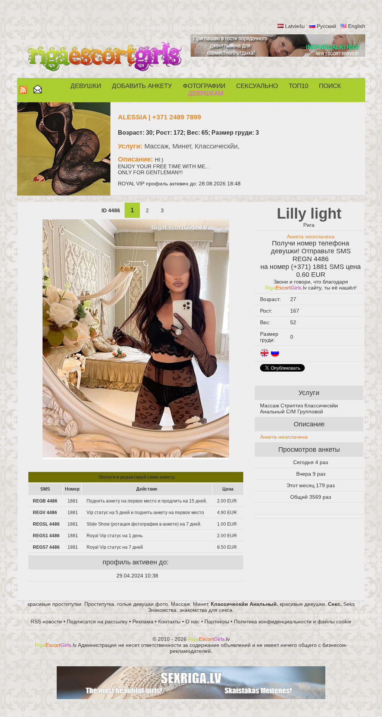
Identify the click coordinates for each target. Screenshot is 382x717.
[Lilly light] (136, 457)
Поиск (330, 86)
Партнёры (216, 621)
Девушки (86, 86)
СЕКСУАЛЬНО (257, 86)
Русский (326, 26)
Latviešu (295, 26)
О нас (192, 621)
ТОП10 (298, 86)
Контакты (169, 621)
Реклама (142, 621)
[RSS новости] (23, 92)
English (356, 26)
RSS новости (46, 621)
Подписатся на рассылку (97, 621)
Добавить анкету (142, 86)
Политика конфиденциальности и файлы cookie (292, 621)
